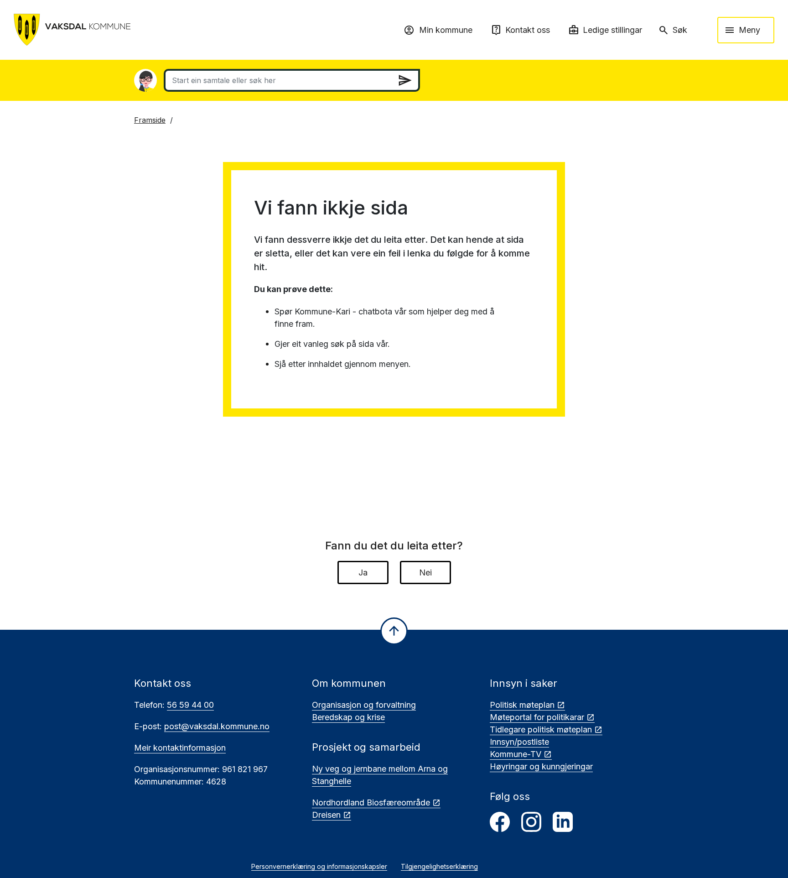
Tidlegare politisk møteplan (541, 729)
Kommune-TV (515, 754)
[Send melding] (405, 80)
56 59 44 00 (190, 705)
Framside (150, 120)
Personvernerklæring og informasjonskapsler (319, 866)
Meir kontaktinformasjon (180, 748)
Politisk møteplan (522, 705)
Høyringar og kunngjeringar (541, 766)
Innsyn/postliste (519, 742)
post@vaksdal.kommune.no (217, 726)
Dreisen (326, 815)
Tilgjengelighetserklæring (439, 866)
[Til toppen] (394, 631)
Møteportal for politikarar (537, 717)
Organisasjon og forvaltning (364, 705)
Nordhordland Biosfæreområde (371, 802)
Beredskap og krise (348, 717)
